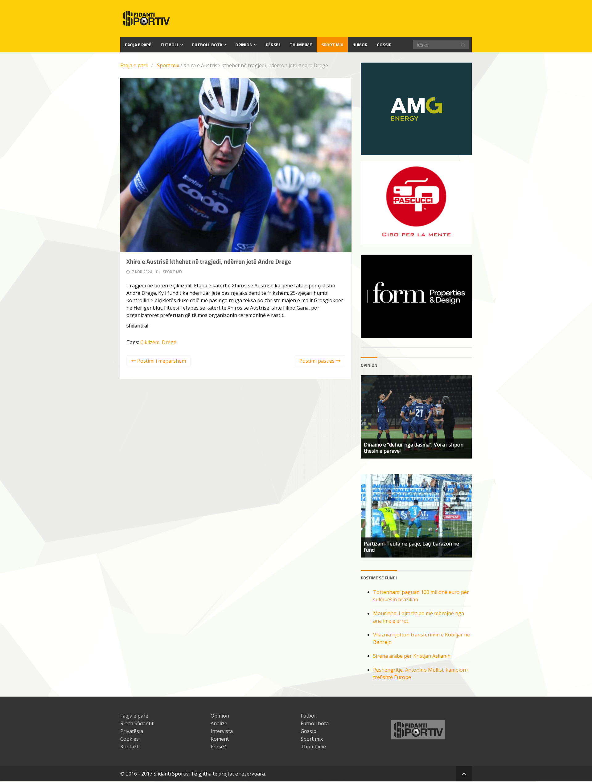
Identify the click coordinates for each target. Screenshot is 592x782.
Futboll (170, 44)
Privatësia (131, 731)
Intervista (222, 731)
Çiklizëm (149, 342)
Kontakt (129, 746)
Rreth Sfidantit (137, 723)
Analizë (219, 723)
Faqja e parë (134, 65)
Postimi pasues (317, 360)
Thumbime (301, 44)
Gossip (384, 44)
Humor (360, 44)
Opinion (244, 44)
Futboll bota (207, 44)
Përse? (273, 44)
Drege (169, 342)
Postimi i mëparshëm (161, 360)
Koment (220, 738)
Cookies (129, 738)
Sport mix (332, 44)
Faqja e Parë (138, 44)
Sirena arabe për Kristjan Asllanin (411, 655)
